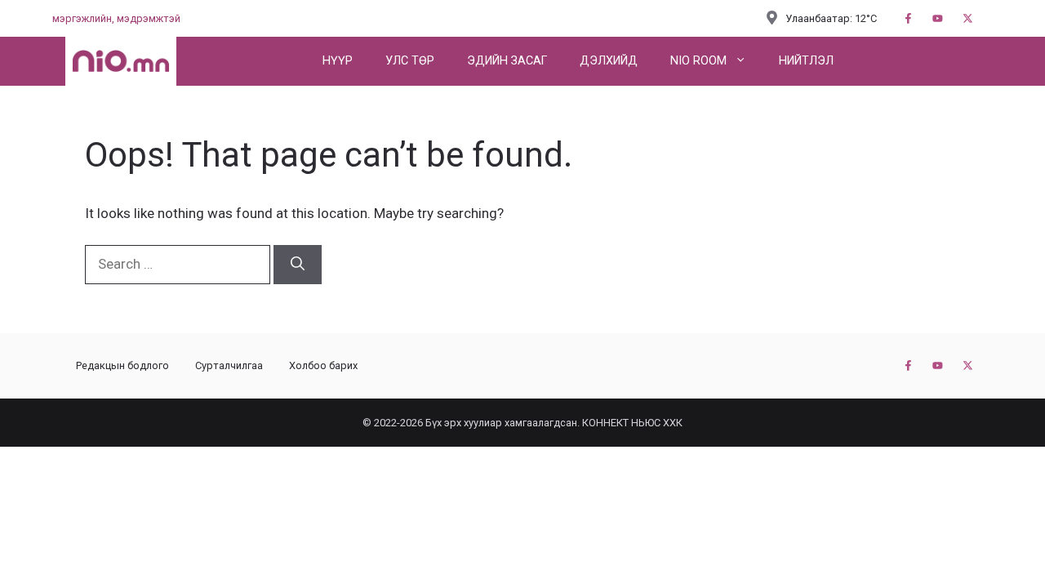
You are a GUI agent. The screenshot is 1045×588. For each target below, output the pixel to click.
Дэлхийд (609, 61)
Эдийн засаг (507, 61)
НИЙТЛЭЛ (806, 61)
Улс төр (409, 61)
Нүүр (337, 61)
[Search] (297, 264)
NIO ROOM (698, 61)
